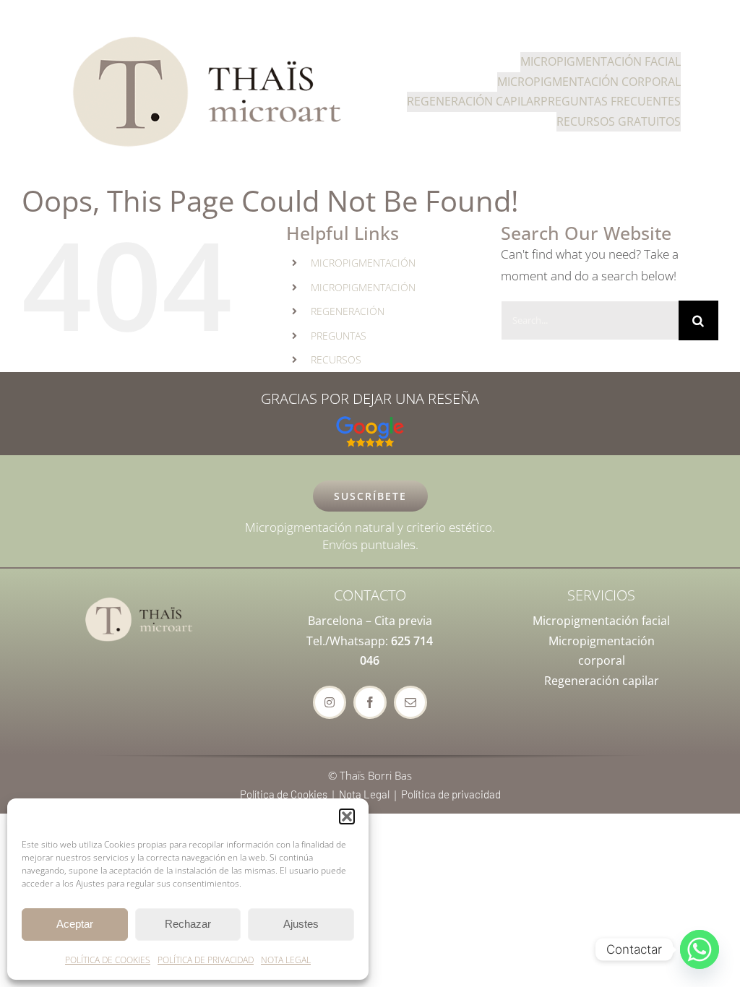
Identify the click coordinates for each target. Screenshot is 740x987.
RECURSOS (336, 359)
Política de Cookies (283, 794)
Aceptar (74, 924)
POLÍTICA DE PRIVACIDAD (206, 960)
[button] (347, 816)
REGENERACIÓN (347, 311)
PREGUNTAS (338, 335)
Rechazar (188, 924)
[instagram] (329, 702)
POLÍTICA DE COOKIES (107, 960)
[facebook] (370, 702)
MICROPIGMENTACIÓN (363, 263)
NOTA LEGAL (286, 960)
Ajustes (301, 924)
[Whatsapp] (699, 949)
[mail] (410, 702)
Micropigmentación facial (601, 621)
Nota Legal (364, 794)
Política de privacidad (451, 794)
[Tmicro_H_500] (208, 33)
